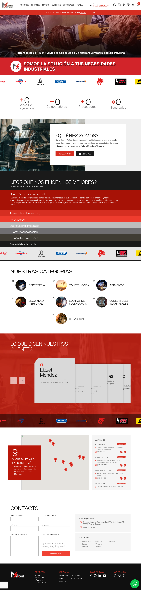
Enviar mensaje (56, 553)
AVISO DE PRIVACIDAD (40, 576)
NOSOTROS (24, 5)
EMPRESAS (56, 5)
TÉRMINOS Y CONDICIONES (40, 581)
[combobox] (53, 538)
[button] (70, 193)
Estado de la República (50, 534)
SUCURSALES (68, 5)
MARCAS (45, 5)
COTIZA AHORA (65, 154)
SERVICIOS (35, 5)
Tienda (80, 5)
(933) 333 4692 (89, 527)
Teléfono (13, 525)
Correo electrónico (49, 515)
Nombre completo (17, 515)
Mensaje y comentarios (19, 534)
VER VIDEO (86, 154)
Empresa (45, 525)
